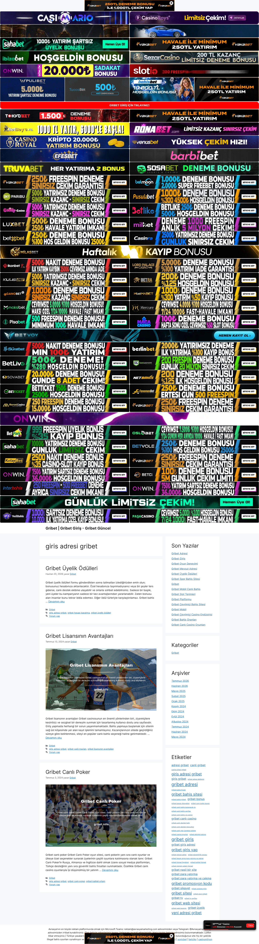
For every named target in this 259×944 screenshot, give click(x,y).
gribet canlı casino (183, 818)
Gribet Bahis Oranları (183, 619)
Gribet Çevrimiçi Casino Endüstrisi (191, 614)
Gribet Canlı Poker (68, 772)
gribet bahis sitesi (186, 794)
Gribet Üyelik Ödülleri (72, 568)
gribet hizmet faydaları (180, 862)
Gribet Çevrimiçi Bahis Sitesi (188, 604)
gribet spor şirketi (200, 894)
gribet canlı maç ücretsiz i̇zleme (183, 831)
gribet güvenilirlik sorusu (197, 855)
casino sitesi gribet (178, 770)
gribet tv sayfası (191, 898)
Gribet (52, 609)
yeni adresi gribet (186, 912)
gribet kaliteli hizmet (198, 862)
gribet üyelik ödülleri (101, 612)
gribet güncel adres (178, 855)
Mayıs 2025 (178, 691)
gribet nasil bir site (184, 870)
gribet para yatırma (184, 874)
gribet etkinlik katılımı (197, 834)
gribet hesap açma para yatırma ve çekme (187, 858)
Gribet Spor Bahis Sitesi (185, 578)
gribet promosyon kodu (191, 883)
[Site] (64, 182)
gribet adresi (184, 784)
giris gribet (178, 779)
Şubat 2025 (178, 696)
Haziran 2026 (179, 685)
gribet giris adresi (183, 844)
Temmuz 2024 (180, 726)
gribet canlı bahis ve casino (181, 815)
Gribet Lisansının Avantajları (79, 636)
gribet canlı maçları (77, 749)
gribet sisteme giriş (199, 889)
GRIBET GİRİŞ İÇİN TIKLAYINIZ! (129, 105)
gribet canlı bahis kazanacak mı (183, 807)
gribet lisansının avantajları (101, 749)
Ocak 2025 (178, 701)
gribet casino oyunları (179, 834)
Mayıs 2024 (178, 736)
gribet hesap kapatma (79, 612)
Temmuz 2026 (180, 680)
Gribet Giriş (178, 558)
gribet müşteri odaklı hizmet (182, 866)
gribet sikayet (180, 888)
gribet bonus (196, 799)
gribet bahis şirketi (178, 799)
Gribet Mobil (178, 609)
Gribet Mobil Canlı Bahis (185, 589)
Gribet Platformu (181, 599)
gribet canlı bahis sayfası (181, 811)
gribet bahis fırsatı (178, 790)
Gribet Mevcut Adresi (184, 568)
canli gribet (197, 765)
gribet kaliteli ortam (95, 881)
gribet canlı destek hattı (180, 823)
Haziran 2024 (179, 731)
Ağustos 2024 (179, 721)
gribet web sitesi (185, 903)
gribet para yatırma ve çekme (191, 878)
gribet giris (182, 839)
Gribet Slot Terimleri (183, 594)
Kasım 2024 (178, 706)
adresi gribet (180, 765)
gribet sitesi (181, 893)
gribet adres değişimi (196, 779)
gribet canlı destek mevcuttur (182, 827)
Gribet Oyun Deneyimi (184, 563)
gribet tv (177, 898)
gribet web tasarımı (178, 908)
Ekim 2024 (177, 711)
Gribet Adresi (179, 553)
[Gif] (129, 251)
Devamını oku (56, 601)
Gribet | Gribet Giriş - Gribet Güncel (78, 528)
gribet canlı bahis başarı (200, 804)
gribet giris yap (184, 849)
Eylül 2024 (177, 716)
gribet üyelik (196, 908)
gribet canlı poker (76, 881)
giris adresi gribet (57, 612)
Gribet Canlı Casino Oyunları (188, 624)
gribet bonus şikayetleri (180, 804)
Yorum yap (54, 616)
